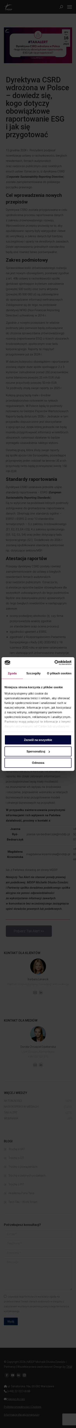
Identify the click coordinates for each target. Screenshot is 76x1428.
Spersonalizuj (36, 751)
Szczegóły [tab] (33, 673)
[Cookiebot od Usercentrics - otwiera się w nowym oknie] (55, 662)
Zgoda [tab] (12, 673)
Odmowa (38, 762)
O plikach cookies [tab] (59, 673)
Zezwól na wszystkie (38, 739)
